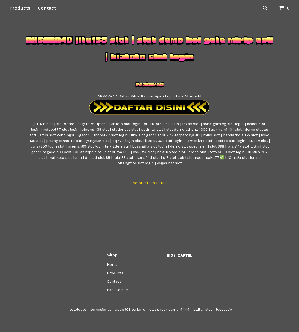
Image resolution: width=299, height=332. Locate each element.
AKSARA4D (107, 96)
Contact (47, 8)
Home (112, 264)
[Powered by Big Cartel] (179, 255)
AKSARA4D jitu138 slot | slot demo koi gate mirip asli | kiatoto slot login (149, 48)
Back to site (117, 290)
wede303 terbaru (130, 309)
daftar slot (202, 309)
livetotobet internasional (88, 309)
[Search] (265, 8)
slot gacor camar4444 (169, 309)
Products (19, 8)
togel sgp (224, 309)
